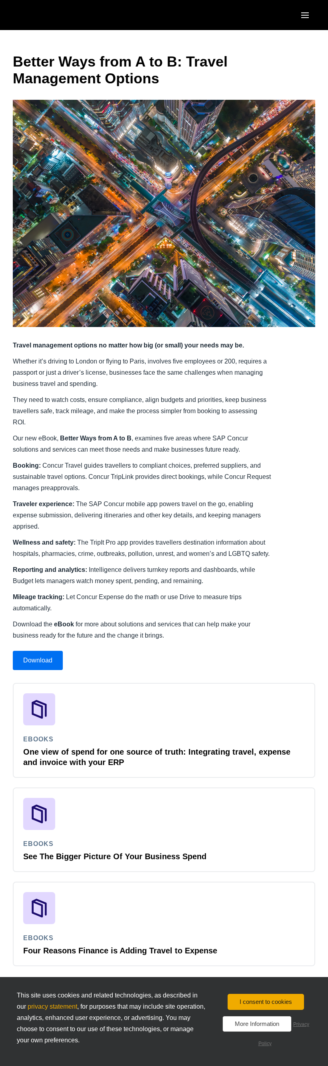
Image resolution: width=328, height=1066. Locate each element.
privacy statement (52, 1006)
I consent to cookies (266, 1001)
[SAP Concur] (50, 15)
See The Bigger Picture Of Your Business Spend (114, 856)
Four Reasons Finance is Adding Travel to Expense (120, 950)
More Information (257, 1023)
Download (37, 660)
